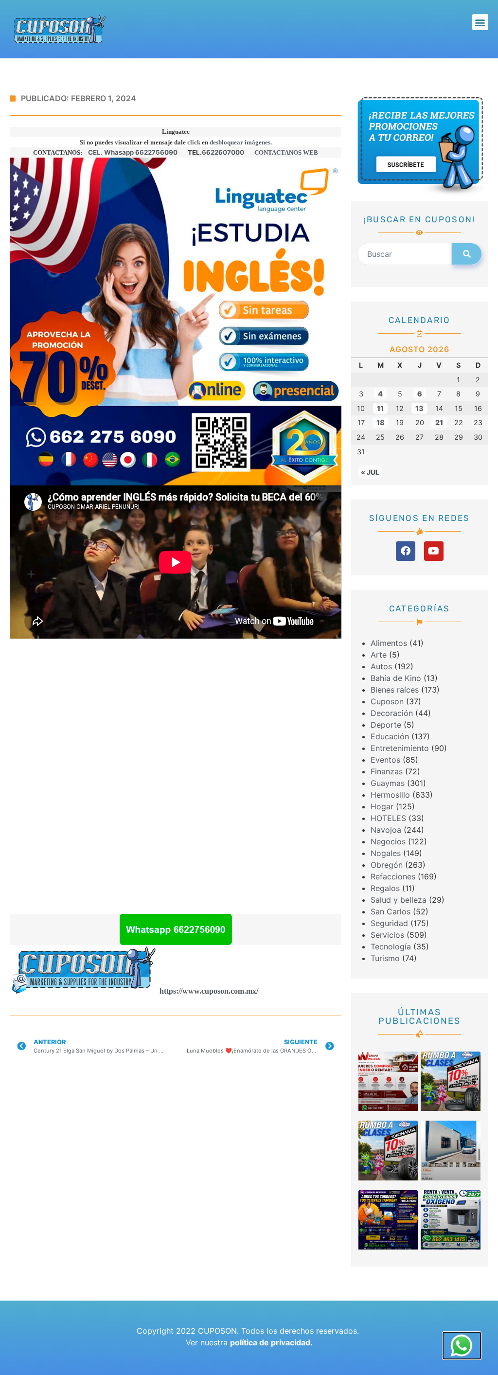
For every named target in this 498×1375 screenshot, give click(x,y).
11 (380, 408)
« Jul (370, 472)
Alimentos (389, 643)
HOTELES (388, 818)
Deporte (386, 725)
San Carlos (390, 911)
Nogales (386, 853)
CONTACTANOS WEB (286, 152)
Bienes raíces (395, 690)
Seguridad (389, 923)
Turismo (385, 958)
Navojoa (386, 830)
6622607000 (223, 152)
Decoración (392, 713)
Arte (379, 655)
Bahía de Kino (396, 678)
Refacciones (393, 876)
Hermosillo (390, 795)
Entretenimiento (400, 748)
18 (380, 422)
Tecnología (391, 946)
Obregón (387, 865)
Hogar (382, 806)
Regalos (385, 888)
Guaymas (388, 783)
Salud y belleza (399, 900)
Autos (381, 666)
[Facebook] (405, 551)
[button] (480, 22)
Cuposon (387, 701)
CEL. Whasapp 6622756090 (133, 152)
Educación (390, 736)
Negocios (388, 841)
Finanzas (387, 771)
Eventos (385, 760)
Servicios (387, 935)
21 (439, 422)
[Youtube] (434, 551)
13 (419, 408)
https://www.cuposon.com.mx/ (209, 991)
